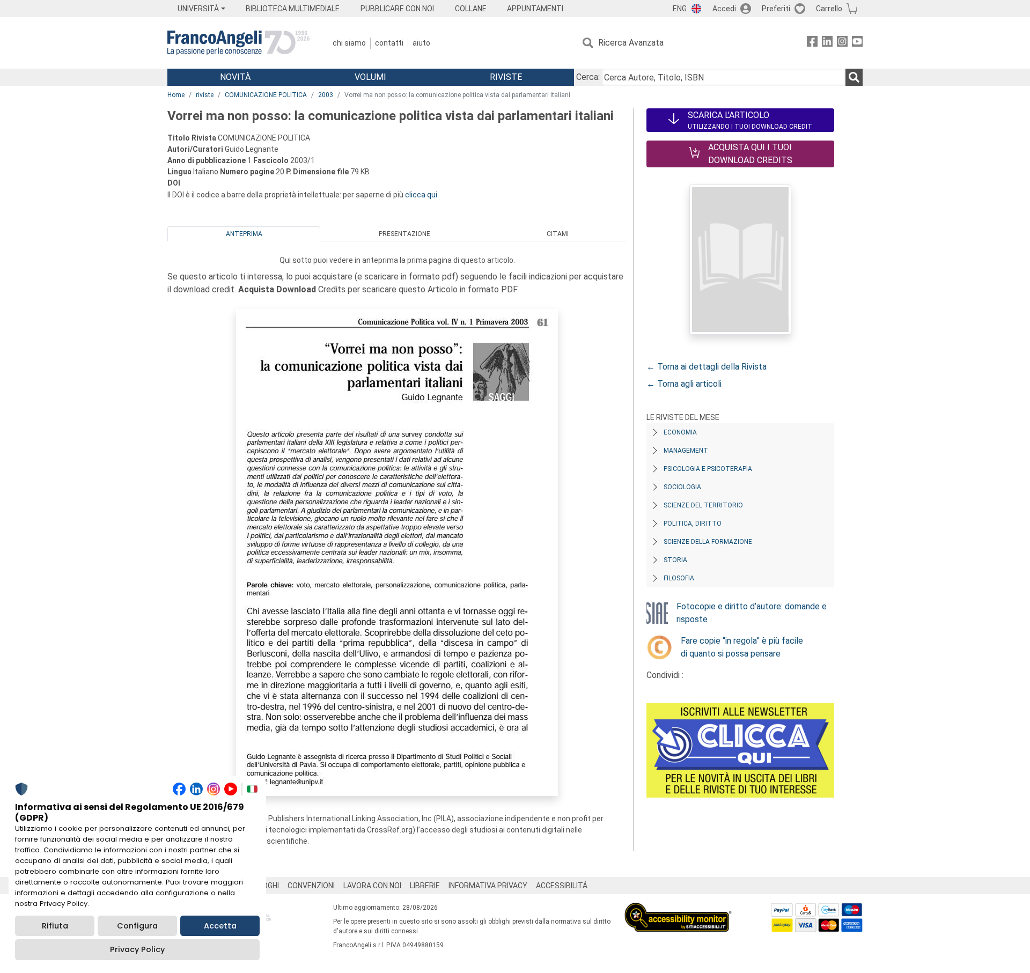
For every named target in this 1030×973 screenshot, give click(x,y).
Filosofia (679, 578)
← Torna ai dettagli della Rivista (706, 367)
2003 (325, 95)
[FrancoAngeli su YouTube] (857, 43)
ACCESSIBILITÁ (561, 885)
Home (176, 95)
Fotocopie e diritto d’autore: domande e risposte (751, 612)
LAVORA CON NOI (372, 885)
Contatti (389, 43)
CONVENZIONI (311, 885)
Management (686, 450)
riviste (205, 95)
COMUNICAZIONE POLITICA (266, 95)
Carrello (829, 8)
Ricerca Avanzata (631, 43)
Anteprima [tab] (244, 234)
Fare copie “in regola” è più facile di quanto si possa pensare (742, 647)
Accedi (724, 8)
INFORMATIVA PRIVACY (487, 885)
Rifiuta (55, 925)
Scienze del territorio (703, 505)
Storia (675, 560)
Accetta (220, 925)
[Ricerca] (854, 77)
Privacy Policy (137, 949)
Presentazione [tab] (404, 234)
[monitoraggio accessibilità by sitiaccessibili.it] (678, 909)
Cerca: (588, 77)
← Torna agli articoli (684, 384)
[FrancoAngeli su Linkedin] (827, 43)
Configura (137, 925)
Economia (680, 432)
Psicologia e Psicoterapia (708, 469)
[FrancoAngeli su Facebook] (812, 43)
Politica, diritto (693, 523)
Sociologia (682, 487)
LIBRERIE (425, 885)
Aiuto (421, 43)
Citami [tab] (558, 234)
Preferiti (776, 8)
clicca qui (421, 194)
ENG (680, 8)
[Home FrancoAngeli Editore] (238, 43)
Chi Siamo (349, 43)
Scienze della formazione (708, 542)
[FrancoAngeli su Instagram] (842, 43)
